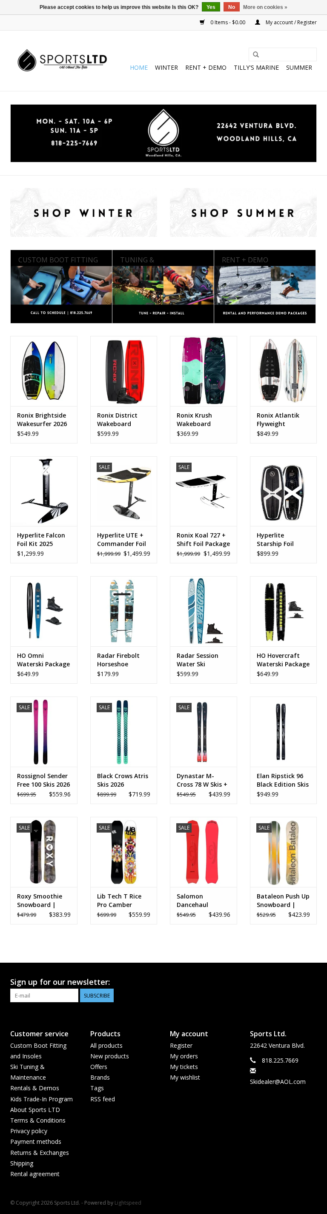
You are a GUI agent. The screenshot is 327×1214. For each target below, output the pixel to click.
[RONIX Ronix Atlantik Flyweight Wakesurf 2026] (283, 371)
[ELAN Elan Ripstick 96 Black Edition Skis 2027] (283, 732)
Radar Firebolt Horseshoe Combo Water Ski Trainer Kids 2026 (123, 659)
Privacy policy (28, 1131)
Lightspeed (128, 1202)
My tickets (184, 1067)
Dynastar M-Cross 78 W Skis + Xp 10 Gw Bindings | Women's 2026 (202, 780)
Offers (98, 1067)
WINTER (166, 67)
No (231, 7)
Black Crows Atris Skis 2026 (122, 780)
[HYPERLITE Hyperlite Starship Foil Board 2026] (283, 491)
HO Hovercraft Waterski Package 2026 (283, 659)
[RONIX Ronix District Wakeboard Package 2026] (124, 371)
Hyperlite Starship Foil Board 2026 (275, 539)
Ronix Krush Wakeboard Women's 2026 (198, 419)
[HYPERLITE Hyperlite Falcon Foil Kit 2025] (43, 491)
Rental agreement (35, 1174)
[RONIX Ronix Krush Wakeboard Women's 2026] (203, 371)
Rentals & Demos (34, 1088)
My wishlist (185, 1077)
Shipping (21, 1163)
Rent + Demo (206, 67)
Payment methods (35, 1141)
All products (106, 1045)
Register (181, 1045)
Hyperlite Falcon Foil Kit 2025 (41, 539)
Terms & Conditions (38, 1120)
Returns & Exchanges (39, 1153)
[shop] (163, 133)
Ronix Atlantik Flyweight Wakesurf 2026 (279, 419)
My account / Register (290, 22)
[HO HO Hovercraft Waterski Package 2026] (283, 611)
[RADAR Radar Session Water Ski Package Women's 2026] (203, 611)
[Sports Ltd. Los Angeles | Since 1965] (62, 60)
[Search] (256, 55)
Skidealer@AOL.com (278, 1082)
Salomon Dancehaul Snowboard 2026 (201, 900)
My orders (184, 1056)
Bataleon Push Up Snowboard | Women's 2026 (283, 900)
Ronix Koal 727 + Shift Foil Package (203, 539)
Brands (100, 1077)
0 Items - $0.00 (228, 22)
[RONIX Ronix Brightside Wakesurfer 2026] (43, 371)
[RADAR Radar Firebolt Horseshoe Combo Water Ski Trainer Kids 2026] (124, 611)
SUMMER (299, 67)
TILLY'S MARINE (256, 67)
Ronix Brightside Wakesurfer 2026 (42, 419)
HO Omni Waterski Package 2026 (43, 659)
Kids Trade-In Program (41, 1099)
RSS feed (102, 1099)
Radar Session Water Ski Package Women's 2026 (203, 659)
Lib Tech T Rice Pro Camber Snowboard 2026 (121, 900)
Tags (97, 1088)
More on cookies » (265, 7)
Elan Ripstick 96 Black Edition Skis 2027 (283, 780)
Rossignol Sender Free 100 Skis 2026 (43, 780)
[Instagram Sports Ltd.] (310, 982)
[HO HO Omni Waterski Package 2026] (43, 611)
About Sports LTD (35, 1110)
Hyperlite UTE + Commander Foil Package (121, 539)
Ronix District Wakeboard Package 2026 (117, 419)
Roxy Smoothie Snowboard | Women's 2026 (39, 900)
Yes (211, 7)
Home (139, 67)
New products (109, 1056)
